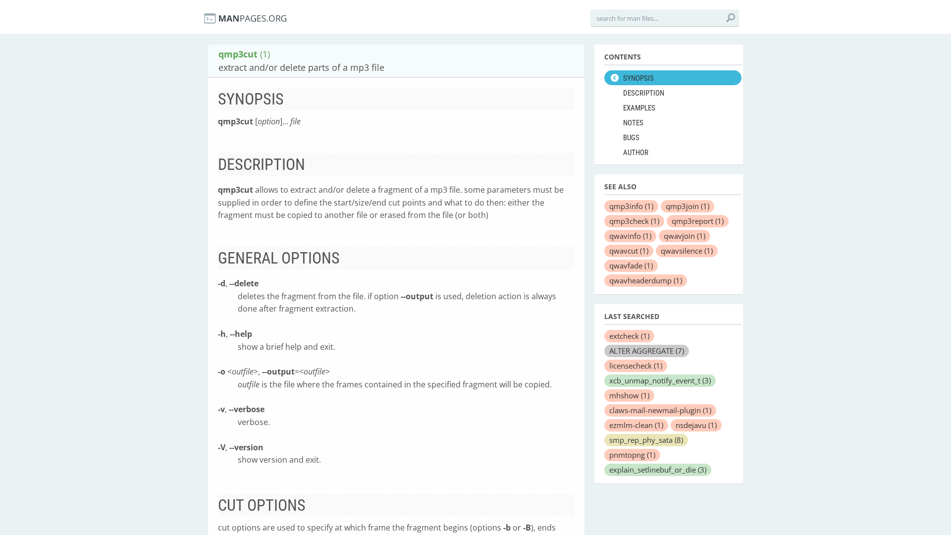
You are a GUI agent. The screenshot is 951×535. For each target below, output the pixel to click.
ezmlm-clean (636, 425)
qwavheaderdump (645, 280)
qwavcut (628, 251)
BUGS (631, 137)
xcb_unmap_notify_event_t (660, 380)
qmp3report (698, 221)
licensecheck (635, 366)
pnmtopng (632, 455)
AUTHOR (635, 152)
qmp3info (631, 206)
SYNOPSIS (638, 78)
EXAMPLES (639, 108)
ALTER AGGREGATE (646, 351)
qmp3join (687, 206)
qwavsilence (687, 251)
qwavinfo (630, 236)
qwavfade (631, 265)
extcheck (629, 336)
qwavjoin (684, 236)
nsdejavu (696, 425)
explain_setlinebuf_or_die (657, 470)
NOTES (633, 122)
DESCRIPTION (643, 93)
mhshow (629, 395)
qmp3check (634, 221)
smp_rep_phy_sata (646, 440)
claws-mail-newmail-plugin (660, 410)
